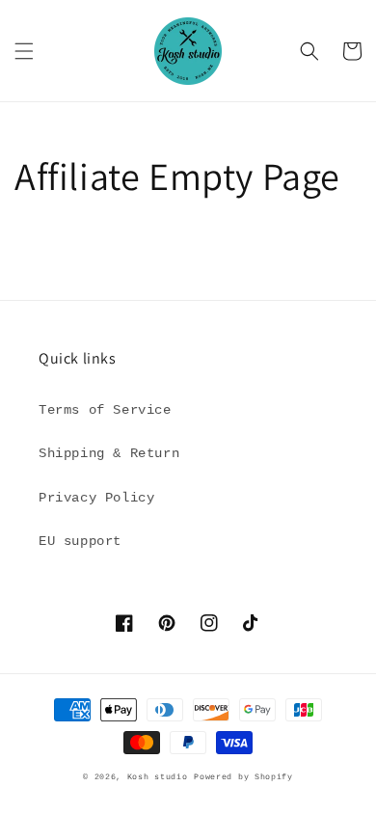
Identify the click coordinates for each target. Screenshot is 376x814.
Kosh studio (157, 777)
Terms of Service (105, 410)
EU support (80, 541)
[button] (24, 51)
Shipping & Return (109, 453)
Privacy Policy (96, 497)
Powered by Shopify (243, 777)
